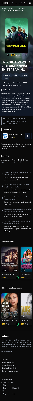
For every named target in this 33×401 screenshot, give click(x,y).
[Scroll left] (2, 263)
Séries (11, 8)
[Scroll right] (31, 263)
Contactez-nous (6, 379)
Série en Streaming (7, 365)
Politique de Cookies (8, 394)
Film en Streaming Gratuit (9, 371)
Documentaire (21, 8)
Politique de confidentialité (10, 388)
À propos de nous (7, 382)
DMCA (3, 385)
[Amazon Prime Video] (27, 136)
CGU (2, 391)
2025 (15, 75)
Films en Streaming (7, 362)
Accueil (3, 8)
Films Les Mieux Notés (8, 368)
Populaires (4, 359)
